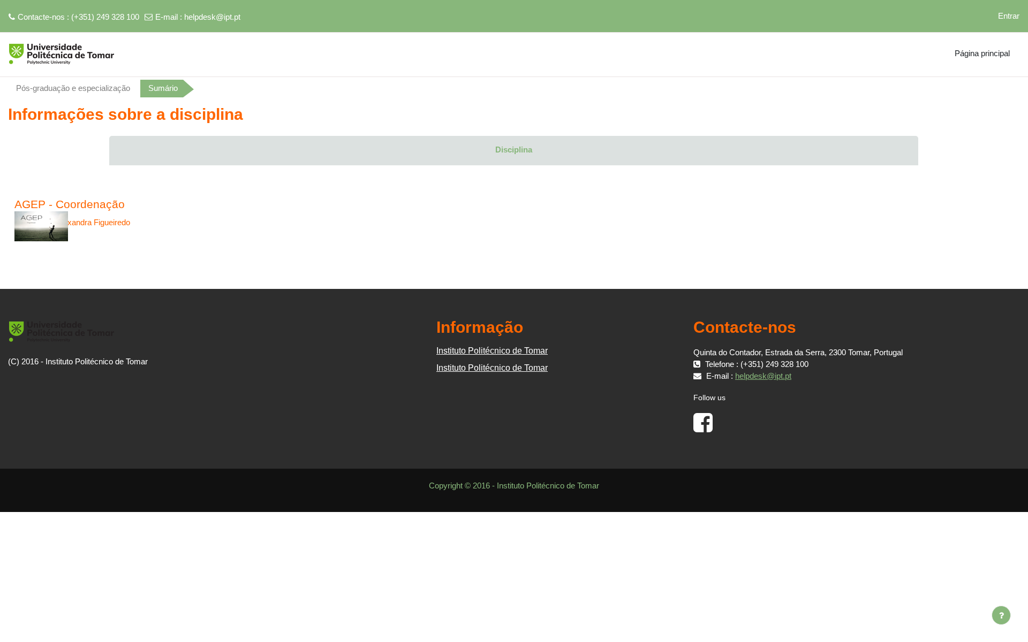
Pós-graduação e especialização (73, 88)
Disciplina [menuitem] (513, 149)
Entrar (1008, 15)
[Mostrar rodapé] (1001, 615)
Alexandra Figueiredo (93, 222)
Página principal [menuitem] (982, 53)
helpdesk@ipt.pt (212, 16)
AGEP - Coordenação (69, 204)
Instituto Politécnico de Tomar (492, 350)
